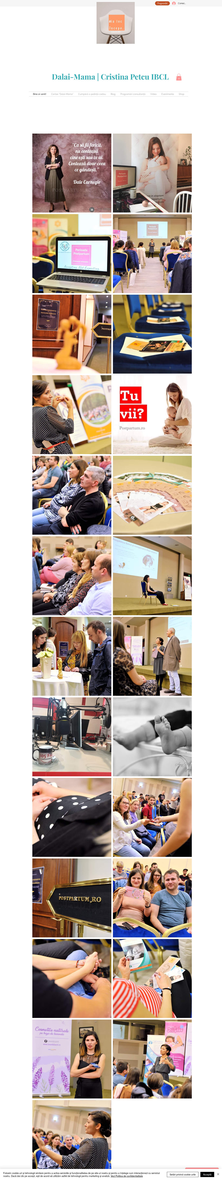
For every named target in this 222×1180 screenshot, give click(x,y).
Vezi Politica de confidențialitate (127, 1176)
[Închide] (218, 1174)
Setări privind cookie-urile (183, 1174)
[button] (179, 77)
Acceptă (207, 1174)
